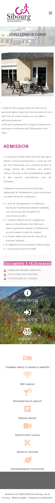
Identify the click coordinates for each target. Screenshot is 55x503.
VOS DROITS (27, 339)
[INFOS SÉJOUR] (27, 292)
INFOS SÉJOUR (27, 300)
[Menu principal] (50, 13)
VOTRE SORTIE (27, 320)
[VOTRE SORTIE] (27, 312)
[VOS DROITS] (27, 331)
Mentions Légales (19, 497)
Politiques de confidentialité (40, 497)
